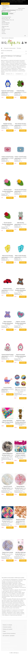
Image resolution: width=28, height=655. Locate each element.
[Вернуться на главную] (1, 48)
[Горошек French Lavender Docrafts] (8, 545)
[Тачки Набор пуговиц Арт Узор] (20, 380)
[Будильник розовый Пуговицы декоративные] (20, 347)
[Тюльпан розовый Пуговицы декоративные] (8, 182)
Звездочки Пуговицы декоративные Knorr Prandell (20, 521)
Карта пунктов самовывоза (7, 37)
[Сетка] (2, 74)
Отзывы (3, 30)
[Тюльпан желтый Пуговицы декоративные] (20, 182)
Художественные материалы (9, 633)
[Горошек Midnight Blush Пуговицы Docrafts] (8, 446)
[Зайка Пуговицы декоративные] (20, 215)
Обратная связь (5, 26)
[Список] (3, 74)
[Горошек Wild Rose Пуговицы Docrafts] (20, 479)
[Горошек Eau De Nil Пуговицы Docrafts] (8, 479)
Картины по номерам (7, 624)
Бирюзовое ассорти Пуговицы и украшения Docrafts (20, 455)
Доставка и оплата (6, 29)
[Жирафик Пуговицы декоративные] (8, 117)
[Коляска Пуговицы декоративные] (8, 380)
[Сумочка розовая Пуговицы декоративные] (8, 347)
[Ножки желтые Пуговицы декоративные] (8, 248)
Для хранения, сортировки (8, 635)
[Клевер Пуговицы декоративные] (20, 84)
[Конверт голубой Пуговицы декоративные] (20, 150)
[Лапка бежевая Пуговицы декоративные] (20, 117)
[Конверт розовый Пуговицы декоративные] (8, 150)
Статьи (3, 32)
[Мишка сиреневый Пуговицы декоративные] (8, 314)
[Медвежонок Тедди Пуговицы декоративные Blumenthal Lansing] (20, 413)
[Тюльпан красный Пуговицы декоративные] (8, 215)
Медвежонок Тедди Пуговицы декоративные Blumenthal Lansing (20, 422)
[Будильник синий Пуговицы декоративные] (8, 84)
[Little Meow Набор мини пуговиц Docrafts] (20, 545)
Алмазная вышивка (7, 627)
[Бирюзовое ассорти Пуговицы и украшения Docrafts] (20, 446)
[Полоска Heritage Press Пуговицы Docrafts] (8, 512)
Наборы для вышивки (7, 629)
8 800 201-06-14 (5, 5)
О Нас (3, 27)
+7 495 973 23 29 (5, 7)
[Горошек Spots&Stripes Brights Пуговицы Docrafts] (8, 413)
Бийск (5, 8)
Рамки (4, 631)
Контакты (4, 33)
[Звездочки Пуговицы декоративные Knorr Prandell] (20, 512)
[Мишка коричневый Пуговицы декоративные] (20, 281)
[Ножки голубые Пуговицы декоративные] (20, 248)
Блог (2, 53)
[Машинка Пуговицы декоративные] (8, 281)
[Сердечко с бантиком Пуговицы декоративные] (20, 314)
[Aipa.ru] (14, 42)
